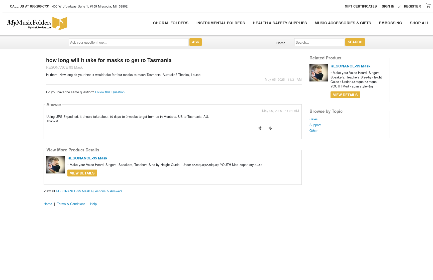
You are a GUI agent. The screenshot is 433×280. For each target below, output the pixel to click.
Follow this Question (110, 91)
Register (412, 6)
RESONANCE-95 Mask (87, 158)
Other (313, 130)
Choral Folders (170, 23)
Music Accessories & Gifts (343, 23)
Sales (313, 119)
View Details (82, 172)
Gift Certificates (361, 6)
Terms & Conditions (71, 203)
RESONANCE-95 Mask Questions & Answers (89, 191)
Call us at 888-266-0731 (30, 6)
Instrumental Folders (220, 23)
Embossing (390, 23)
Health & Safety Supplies (280, 23)
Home (280, 42)
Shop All (419, 23)
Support (315, 125)
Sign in (388, 6)
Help (93, 203)
